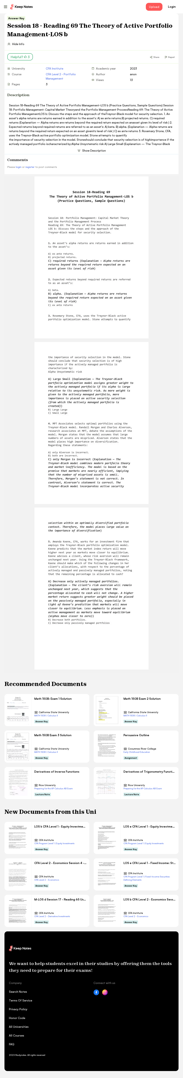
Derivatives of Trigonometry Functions (149, 771)
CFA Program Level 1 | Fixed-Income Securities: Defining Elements (146, 878)
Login (172, 6)
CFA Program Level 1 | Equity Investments (54, 843)
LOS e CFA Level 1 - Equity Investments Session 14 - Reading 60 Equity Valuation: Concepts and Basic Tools (149, 826)
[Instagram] (105, 994)
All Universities (19, 1026)
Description (18, 95)
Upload (154, 7)
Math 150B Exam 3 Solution (52, 735)
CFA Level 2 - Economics (46, 879)
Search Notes (18, 991)
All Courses (16, 1035)
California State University (54, 712)
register (29, 167)
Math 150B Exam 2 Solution (142, 698)
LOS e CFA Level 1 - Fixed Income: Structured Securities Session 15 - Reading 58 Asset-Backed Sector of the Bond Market (149, 863)
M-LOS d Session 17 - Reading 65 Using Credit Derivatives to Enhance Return (60, 899)
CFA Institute (54, 68)
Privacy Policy (18, 1009)
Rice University (47, 785)
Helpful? (20, 57)
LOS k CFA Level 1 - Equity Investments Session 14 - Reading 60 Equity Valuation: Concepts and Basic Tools (60, 826)
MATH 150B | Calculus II (46, 715)
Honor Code (17, 1018)
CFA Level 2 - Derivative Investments (52, 916)
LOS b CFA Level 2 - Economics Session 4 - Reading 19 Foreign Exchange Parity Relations (149, 899)
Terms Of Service (20, 1000)
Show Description (94, 150)
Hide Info (18, 44)
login (18, 167)
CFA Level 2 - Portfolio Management (61, 76)
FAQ (11, 1044)
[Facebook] (96, 994)
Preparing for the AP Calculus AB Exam (53, 788)
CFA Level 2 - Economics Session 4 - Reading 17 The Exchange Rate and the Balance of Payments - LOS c (60, 863)
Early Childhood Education (136, 752)
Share (156, 57)
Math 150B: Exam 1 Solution (53, 698)
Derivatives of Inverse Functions (56, 771)
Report (171, 57)
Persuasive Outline (136, 735)
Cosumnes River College (142, 748)
